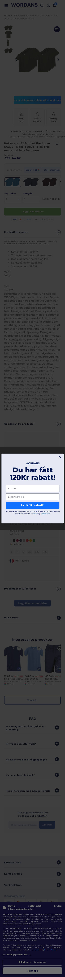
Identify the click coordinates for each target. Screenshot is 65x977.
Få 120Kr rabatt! (32, 505)
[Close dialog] (60, 457)
